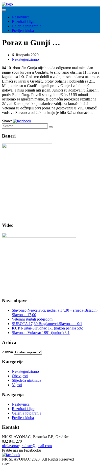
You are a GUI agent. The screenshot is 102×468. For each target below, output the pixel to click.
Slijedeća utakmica (26, 380)
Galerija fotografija (26, 26)
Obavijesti (20, 376)
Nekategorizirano (25, 59)
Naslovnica (20, 17)
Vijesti (17, 385)
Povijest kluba (23, 30)
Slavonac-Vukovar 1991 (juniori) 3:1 (41, 332)
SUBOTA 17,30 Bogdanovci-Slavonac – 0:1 (47, 324)
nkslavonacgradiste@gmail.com (27, 446)
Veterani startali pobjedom (32, 319)
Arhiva (7, 352)
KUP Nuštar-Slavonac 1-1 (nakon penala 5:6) (47, 328)
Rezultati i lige (23, 21)
